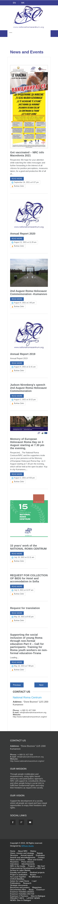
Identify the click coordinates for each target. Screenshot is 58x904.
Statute (40, 853)
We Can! (41, 866)
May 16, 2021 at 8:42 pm (24, 617)
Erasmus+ (40, 889)
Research (27, 883)
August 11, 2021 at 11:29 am (25, 242)
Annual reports (27, 855)
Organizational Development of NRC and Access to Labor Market (27, 869)
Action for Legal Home (19, 881)
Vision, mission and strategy (22, 853)
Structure (14, 855)
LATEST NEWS (33, 898)
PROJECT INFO (17, 898)
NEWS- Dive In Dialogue (20, 900)
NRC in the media (17, 866)
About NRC (23, 851)
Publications (15, 883)
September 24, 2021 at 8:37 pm (26, 182)
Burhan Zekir (19, 186)
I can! (34, 881)
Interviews (14, 864)
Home (12, 851)
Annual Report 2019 (22, 354)
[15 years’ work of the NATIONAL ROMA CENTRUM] (29, 517)
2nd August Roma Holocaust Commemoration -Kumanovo (28, 293)
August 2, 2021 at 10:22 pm (25, 400)
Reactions (14, 862)
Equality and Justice (18, 872)
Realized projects (37, 872)
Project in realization (18, 874)
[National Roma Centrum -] (29, 29)
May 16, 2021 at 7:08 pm (24, 666)
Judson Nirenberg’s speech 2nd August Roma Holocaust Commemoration (28, 387)
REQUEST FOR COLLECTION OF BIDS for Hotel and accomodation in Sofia (29, 578)
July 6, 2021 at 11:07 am (23, 590)
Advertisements (28, 864)
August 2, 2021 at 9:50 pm (24, 478)
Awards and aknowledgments (22, 857)
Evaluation (40, 855)
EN (14, 3)
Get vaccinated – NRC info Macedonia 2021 (27, 154)
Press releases (27, 862)
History (33, 851)
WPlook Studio (27, 846)
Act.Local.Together (18, 877)
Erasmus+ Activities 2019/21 (22, 892)
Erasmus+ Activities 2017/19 (22, 894)
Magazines (37, 887)
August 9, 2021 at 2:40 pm (24, 303)
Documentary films (18, 889)
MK (22, 3)
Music (31, 889)
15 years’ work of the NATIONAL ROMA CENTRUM (28, 547)
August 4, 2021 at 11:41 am (25, 367)
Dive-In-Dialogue (38, 896)
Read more (17, 179)
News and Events (17, 860)
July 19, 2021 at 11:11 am (24, 557)
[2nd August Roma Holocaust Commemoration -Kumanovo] (29, 273)
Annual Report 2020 (22, 233)
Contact (41, 857)
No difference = (35, 877)
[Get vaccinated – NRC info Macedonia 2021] (29, 106)
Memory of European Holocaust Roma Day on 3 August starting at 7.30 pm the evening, (27, 443)
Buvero (33, 874)
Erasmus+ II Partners (19, 896)
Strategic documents (19, 885)
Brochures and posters (20, 887)
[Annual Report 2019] (29, 334)
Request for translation (25, 608)
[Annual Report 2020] (29, 214)
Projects (31, 866)
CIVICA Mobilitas (17, 879)
